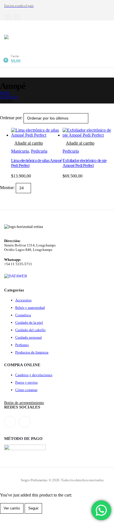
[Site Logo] (38, 44)
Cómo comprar (26, 390)
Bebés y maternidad (30, 308)
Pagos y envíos (26, 382)
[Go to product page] (37, 133)
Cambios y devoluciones (33, 375)
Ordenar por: (12, 117)
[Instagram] (17, 17)
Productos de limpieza (31, 352)
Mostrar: (8, 187)
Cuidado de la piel (29, 322)
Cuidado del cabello (30, 330)
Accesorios (23, 300)
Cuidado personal (28, 337)
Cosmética (23, 315)
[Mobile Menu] (7, 28)
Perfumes (22, 345)
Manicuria (20, 151)
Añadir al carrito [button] (28, 143)
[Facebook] (8, 17)
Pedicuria (39, 151)
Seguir (33, 508)
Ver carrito (12, 508)
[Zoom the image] (15, 276)
